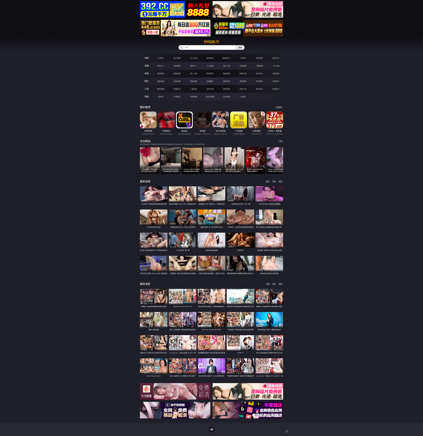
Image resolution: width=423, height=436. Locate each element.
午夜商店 (177, 96)
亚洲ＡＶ (160, 66)
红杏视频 (226, 96)
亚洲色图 (177, 81)
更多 (280, 181)
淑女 (274, 284)
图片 (147, 81)
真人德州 (177, 58)
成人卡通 (193, 73)
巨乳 (274, 181)
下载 (280, 141)
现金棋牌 (259, 58)
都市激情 (160, 89)
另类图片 (275, 81)
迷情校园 (226, 89)
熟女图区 (259, 81)
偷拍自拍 (177, 73)
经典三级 (243, 73)
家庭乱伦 (177, 89)
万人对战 (193, 58)
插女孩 (160, 96)
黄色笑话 (259, 89)
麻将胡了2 (227, 58)
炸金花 (243, 58)
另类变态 (275, 73)
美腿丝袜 (226, 81)
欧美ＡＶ (193, 66)
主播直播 (259, 66)
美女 (267, 181)
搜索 (240, 47)
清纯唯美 (243, 81)
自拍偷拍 (177, 66)
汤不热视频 (210, 96)
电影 (147, 73)
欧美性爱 (210, 73)
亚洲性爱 (160, 73)
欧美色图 (193, 81)
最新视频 (145, 181)
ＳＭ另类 (275, 66)
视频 (147, 65)
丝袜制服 (243, 66)
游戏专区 (210, 58)
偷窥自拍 (160, 81)
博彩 (147, 58)
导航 (147, 96)
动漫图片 (210, 81)
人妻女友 (193, 89)
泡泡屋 (243, 96)
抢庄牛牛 (275, 58)
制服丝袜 (226, 73)
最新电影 (145, 284)
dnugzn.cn (211, 42)
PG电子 (161, 58)
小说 (147, 88)
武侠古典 (210, 89)
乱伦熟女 (259, 73)
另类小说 (243, 89)
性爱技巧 (275, 89)
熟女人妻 (226, 66)
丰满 (267, 284)
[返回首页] (286, 431)
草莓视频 (193, 96)
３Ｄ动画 (210, 66)
